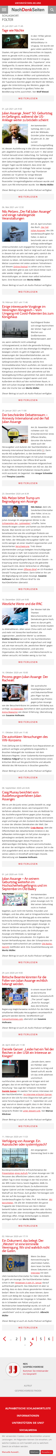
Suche (52, 10)
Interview (35, 1272)
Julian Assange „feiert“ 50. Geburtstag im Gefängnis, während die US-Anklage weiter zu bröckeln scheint (27, 116)
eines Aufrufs (21, 1173)
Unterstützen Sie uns (28, 3)
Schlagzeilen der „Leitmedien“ (16, 523)
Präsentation (8, 1173)
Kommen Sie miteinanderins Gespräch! (35, 1372)
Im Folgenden (17, 708)
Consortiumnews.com (12, 1019)
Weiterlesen (28, 98)
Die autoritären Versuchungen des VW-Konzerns (25, 738)
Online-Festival (20, 266)
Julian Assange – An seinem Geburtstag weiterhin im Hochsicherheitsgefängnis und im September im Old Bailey (24, 884)
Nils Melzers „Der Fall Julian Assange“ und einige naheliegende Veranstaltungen (26, 215)
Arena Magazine (10, 712)
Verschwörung (22, 546)
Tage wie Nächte (13, 30)
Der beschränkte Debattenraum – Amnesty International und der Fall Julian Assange (25, 418)
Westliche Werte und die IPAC (22, 604)
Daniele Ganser (9, 1091)
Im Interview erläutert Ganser (37, 1094)
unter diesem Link (31, 1110)
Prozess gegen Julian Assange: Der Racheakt (25, 678)
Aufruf (28, 1385)
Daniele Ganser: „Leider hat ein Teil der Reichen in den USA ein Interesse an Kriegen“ (28, 1052)
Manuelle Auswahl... (11, 1452)
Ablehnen (34, 1452)
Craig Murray (37, 827)
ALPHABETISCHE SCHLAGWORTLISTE (28, 1408)
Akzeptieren (46, 1452)
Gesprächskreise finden (28, 1390)
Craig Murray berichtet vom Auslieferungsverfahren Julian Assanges (21, 795)
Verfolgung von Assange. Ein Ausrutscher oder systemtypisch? (24, 1142)
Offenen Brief (30, 569)
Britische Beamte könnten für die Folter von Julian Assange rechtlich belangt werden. (25, 980)
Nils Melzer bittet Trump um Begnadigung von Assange (21, 499)
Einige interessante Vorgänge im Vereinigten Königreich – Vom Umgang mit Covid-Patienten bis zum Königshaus (27, 312)
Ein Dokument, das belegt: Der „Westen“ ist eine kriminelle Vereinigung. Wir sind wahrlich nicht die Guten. (26, 1246)
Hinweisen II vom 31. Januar (28, 1282)
